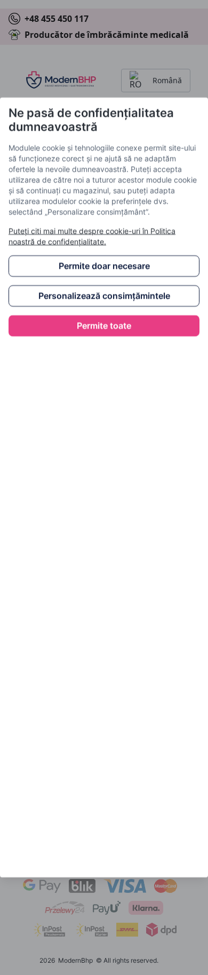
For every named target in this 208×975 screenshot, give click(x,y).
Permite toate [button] (104, 326)
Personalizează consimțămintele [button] (104, 296)
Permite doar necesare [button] (104, 266)
